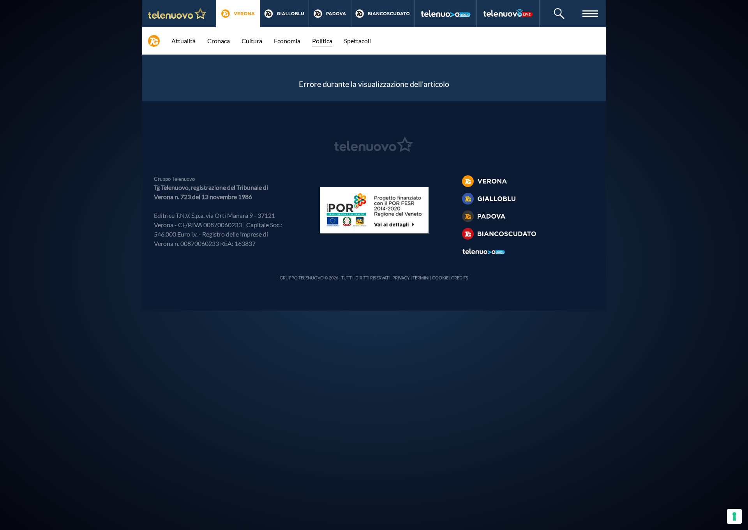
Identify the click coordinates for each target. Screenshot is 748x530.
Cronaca (218, 40)
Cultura (252, 40)
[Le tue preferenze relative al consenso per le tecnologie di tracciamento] (734, 516)
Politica (322, 40)
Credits (459, 277)
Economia (287, 40)
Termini (421, 277)
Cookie (440, 277)
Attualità (183, 40)
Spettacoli (357, 40)
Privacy (401, 277)
